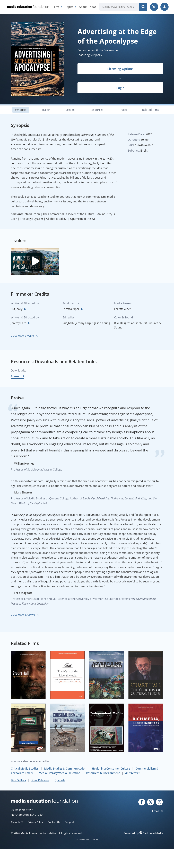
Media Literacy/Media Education (59, 773)
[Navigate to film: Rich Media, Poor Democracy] (145, 728)
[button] (35, 261)
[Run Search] (143, 7)
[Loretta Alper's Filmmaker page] (81, 309)
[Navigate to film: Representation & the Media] (28, 675)
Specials (60, 780)
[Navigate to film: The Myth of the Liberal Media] (67, 675)
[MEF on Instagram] (159, 802)
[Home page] (27, 6)
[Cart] (154, 7)
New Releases (40, 780)
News (93, 7)
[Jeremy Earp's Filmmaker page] (28, 323)
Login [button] (120, 88)
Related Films (150, 110)
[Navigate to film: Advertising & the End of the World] (106, 675)
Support (69, 822)
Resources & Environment (103, 773)
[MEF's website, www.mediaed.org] (49, 801)
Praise (123, 110)
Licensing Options (120, 69)
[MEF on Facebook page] (141, 802)
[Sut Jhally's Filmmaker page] (24, 309)
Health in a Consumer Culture (111, 768)
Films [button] (56, 7)
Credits (70, 110)
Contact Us (54, 822)
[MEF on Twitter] (150, 802)
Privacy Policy (35, 822)
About (83, 7)
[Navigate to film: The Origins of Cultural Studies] (145, 675)
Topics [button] (69, 7)
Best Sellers (18, 780)
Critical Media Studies (25, 768)
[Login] (164, 7)
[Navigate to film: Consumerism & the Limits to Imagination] (67, 728)
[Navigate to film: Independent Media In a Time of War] (106, 728)
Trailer (46, 110)
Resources (96, 110)
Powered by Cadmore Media (143, 833)
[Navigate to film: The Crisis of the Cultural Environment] (28, 728)
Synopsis (20, 110)
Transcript (17, 376)
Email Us (157, 811)
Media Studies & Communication (65, 768)
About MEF (17, 822)
